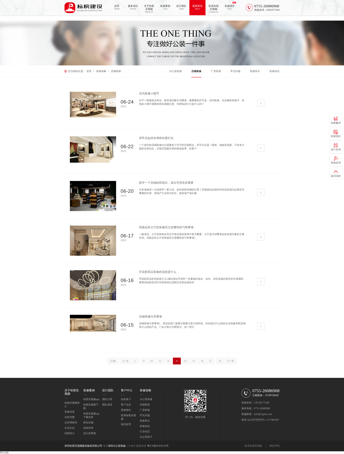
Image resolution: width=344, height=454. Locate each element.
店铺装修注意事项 (150, 316)
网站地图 (4, 452)
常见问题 (235, 71)
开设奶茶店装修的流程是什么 (157, 271)
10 (151, 361)
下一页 (230, 361)
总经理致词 (70, 422)
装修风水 (255, 71)
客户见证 (126, 404)
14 (185, 361)
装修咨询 (336, 162)
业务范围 (69, 417)
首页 (117, 7)
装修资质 (69, 411)
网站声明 (274, 446)
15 (194, 361)
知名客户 (126, 399)
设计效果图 (89, 433)
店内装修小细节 (149, 93)
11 (160, 361)
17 (210, 361)
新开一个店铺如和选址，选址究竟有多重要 (166, 182)
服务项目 (133, 7)
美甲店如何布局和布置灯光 (156, 138)
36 (220, 361)
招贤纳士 (69, 433)
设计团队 (181, 7)
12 (168, 361)
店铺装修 (116, 71)
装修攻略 (101, 71)
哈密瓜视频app (91, 399)
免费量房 (336, 123)
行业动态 (145, 431)
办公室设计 (146, 437)
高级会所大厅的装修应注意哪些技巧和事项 (166, 227)
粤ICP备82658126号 (158, 446)
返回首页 (126, 424)
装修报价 (230, 7)
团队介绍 (107, 399)
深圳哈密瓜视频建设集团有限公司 (83, 446)
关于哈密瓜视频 (149, 9)
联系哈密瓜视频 (214, 9)
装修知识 (274, 71)
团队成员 (107, 404)
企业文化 (69, 428)
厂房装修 (216, 71)
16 (202, 361)
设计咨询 (336, 149)
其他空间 (88, 428)
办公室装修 (175, 71)
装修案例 (165, 7)
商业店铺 (88, 422)
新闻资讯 (197, 7)
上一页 (125, 361)
